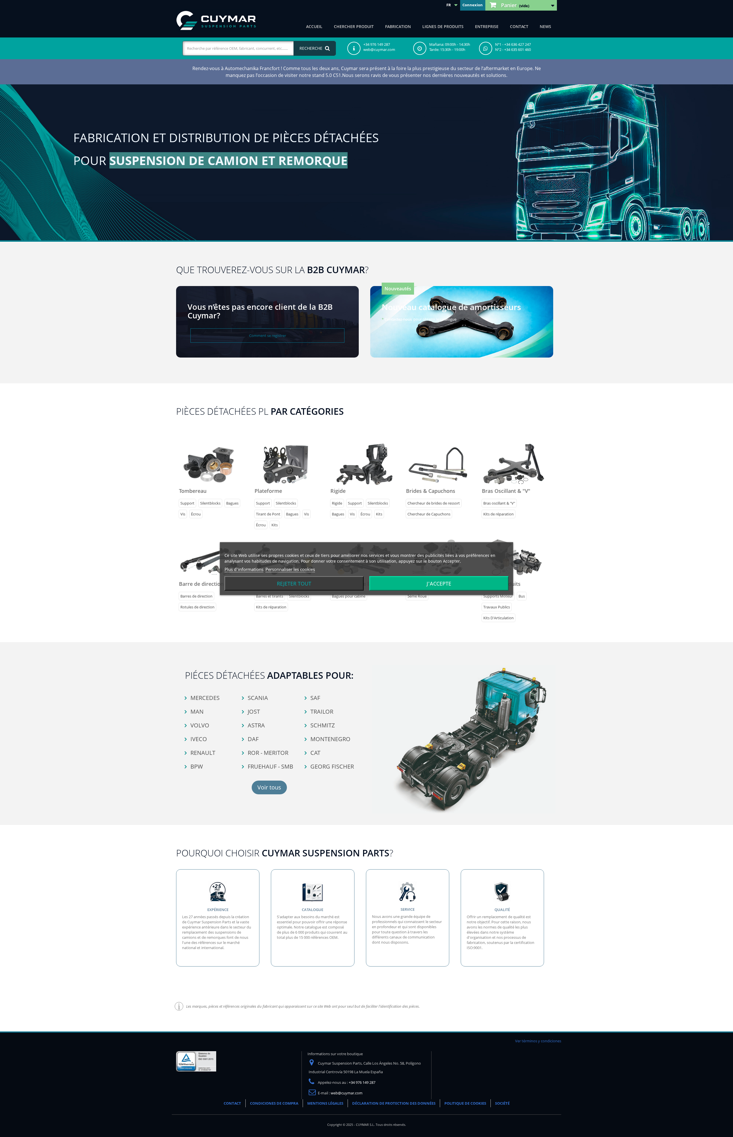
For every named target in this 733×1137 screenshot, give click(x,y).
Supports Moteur (498, 596)
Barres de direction (196, 596)
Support (187, 503)
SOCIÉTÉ (502, 1103)
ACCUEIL (314, 26)
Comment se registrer (267, 335)
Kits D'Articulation (498, 617)
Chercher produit (354, 26)
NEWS (545, 26)
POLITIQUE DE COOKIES (465, 1103)
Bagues (232, 503)
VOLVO (199, 725)
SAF (314, 698)
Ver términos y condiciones (538, 1040)
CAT (314, 753)
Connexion (472, 4)
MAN (196, 711)
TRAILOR (321, 711)
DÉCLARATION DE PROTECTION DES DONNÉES (394, 1103)
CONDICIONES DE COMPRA (274, 1103)
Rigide (337, 503)
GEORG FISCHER (331, 766)
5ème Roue (417, 596)
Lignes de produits (443, 26)
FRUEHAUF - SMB (269, 766)
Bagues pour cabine (348, 596)
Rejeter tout (294, 583)
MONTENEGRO (329, 739)
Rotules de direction (197, 607)
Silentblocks (210, 503)
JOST (253, 711)
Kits (274, 524)
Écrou (196, 514)
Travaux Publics (496, 607)
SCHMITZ (322, 725)
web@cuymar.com (346, 1093)
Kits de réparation (498, 514)
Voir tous (269, 787)
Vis (182, 514)
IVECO (198, 739)
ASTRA (255, 725)
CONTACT (519, 26)
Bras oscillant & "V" (499, 503)
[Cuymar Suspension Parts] (216, 20)
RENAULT (202, 753)
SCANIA (257, 698)
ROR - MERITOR (267, 753)
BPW (196, 766)
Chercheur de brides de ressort (433, 503)
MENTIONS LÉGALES (325, 1103)
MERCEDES (204, 698)
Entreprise (486, 26)
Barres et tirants (269, 596)
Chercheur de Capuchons (428, 514)
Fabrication (398, 26)
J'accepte (439, 583)
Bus (522, 596)
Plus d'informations (243, 569)
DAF (252, 739)
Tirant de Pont (268, 514)
